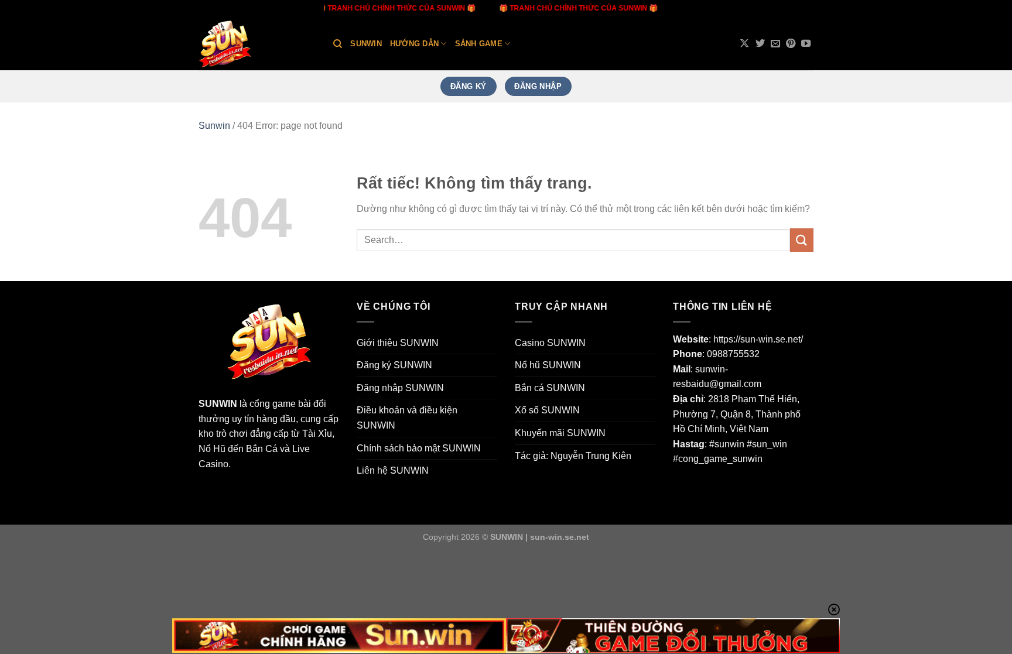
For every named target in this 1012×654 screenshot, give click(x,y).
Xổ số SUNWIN (547, 410)
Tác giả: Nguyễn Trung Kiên (573, 456)
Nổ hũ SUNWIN (548, 365)
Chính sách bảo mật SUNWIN (419, 448)
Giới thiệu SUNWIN (398, 343)
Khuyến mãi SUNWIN (560, 433)
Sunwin (366, 43)
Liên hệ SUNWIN (393, 470)
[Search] (337, 44)
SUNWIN (218, 404)
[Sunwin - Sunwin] (257, 44)
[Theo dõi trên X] (744, 44)
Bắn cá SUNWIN (550, 388)
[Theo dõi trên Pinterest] (790, 44)
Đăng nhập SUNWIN (400, 388)
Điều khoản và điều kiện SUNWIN (407, 417)
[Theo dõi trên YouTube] (806, 44)
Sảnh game (478, 43)
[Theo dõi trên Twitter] (760, 44)
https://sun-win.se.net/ (758, 339)
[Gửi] (801, 239)
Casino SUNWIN (550, 343)
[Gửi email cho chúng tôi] (775, 44)
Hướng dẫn (414, 43)
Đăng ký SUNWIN (394, 365)
